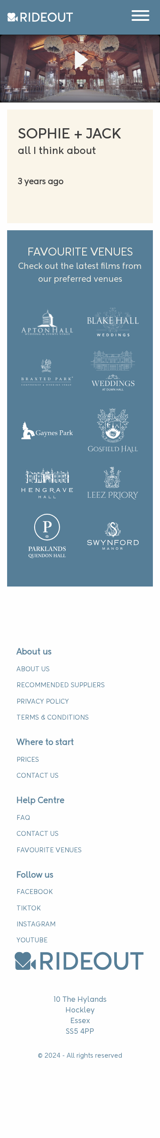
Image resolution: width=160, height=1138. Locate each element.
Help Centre (40, 801)
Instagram (36, 924)
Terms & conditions (52, 718)
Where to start (45, 743)
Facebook (34, 892)
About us (34, 652)
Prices (27, 760)
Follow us (34, 875)
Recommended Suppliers (60, 685)
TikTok (28, 909)
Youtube (32, 940)
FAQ (23, 818)
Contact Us (37, 776)
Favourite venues (49, 850)
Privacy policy (42, 702)
